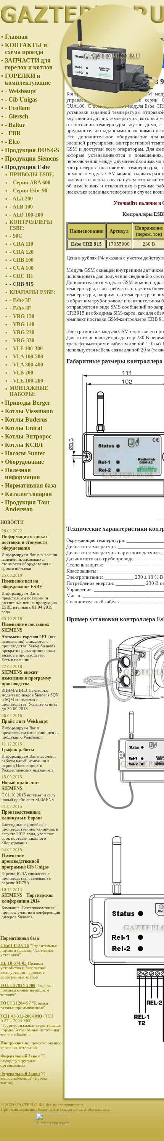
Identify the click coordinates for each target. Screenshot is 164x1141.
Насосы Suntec (25, 453)
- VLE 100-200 (26, 381)
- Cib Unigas (21, 99)
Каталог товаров (28, 494)
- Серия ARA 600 (30, 183)
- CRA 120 (22, 252)
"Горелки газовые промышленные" (24, 1005)
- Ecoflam (17, 108)
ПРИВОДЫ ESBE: (32, 174)
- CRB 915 (22, 284)
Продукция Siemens (31, 158)
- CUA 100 (22, 268)
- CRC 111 (21, 276)
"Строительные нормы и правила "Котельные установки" (29, 950)
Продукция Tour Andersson (27, 505)
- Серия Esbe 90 (28, 191)
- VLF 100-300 (26, 348)
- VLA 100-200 (26, 357)
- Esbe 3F (20, 300)
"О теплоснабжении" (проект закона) (24, 1078)
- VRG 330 (22, 340)
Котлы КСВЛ (24, 445)
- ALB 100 (21, 207)
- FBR (13, 133)
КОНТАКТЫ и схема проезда (26, 48)
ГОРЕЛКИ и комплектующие (28, 79)
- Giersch (16, 116)
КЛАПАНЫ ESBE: (32, 292)
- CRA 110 (21, 244)
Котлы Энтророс (28, 436)
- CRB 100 (22, 260)
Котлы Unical (23, 428)
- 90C (16, 236)
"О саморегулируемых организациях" (22, 1060)
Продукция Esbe (27, 167)
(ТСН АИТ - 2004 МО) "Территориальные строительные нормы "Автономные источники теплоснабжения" (30, 1025)
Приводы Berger (27, 402)
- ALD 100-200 (26, 215)
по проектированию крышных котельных (30, 1045)
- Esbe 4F (20, 308)
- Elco (12, 141)
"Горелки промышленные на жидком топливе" (26, 990)
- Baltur (15, 124)
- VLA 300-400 (26, 365)
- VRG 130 (22, 316)
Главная (16, 36)
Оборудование (24, 461)
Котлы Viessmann (29, 411)
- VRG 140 (22, 324)
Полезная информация (22, 473)
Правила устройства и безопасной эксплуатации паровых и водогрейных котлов (23, 970)
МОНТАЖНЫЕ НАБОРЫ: (29, 391)
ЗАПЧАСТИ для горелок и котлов (29, 64)
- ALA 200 (21, 199)
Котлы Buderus (26, 419)
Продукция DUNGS (32, 150)
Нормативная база (30, 485)
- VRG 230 (22, 332)
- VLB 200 (21, 373)
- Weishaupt (20, 91)
